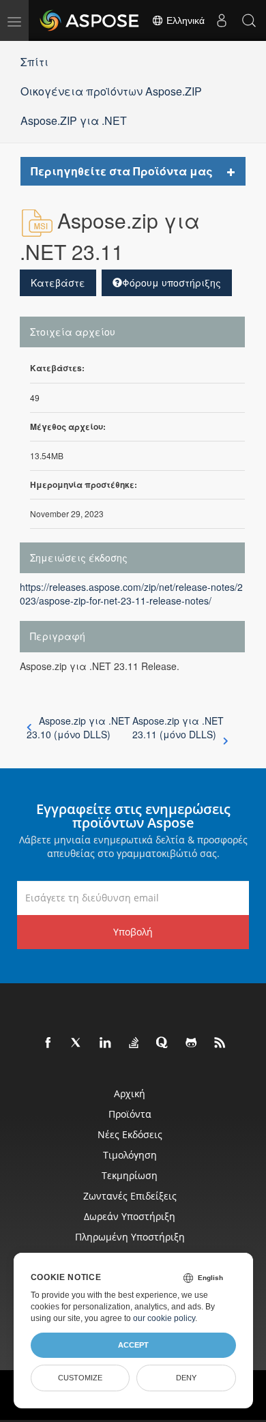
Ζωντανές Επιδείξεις (130, 1195)
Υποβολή (133, 931)
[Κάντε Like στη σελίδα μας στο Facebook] (48, 1043)
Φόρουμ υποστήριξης (171, 282)
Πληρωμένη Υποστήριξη (130, 1236)
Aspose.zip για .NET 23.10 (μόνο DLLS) (78, 727)
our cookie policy (164, 1318)
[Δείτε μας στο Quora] (163, 1043)
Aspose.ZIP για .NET (73, 120)
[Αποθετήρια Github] (192, 1043)
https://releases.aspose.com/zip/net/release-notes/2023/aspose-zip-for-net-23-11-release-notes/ (131, 593)
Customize (80, 1378)
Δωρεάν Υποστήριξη (129, 1216)
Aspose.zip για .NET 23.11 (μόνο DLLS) (178, 727)
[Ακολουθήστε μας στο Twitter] (77, 1043)
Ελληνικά (184, 20)
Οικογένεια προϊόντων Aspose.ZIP (111, 91)
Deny (186, 1378)
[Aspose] (90, 20)
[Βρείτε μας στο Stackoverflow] (134, 1043)
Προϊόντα (129, 1113)
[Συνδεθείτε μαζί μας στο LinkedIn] (106, 1043)
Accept (133, 1345)
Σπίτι (34, 62)
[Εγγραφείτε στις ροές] (220, 1043)
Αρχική (129, 1093)
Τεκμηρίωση (130, 1175)
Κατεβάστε (58, 282)
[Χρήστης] (221, 20)
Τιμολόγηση (130, 1154)
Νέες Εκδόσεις (130, 1134)
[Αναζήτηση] (249, 20)
